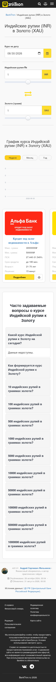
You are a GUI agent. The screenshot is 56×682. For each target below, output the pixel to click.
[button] (25, 339)
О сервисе (9, 605)
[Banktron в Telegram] (32, 666)
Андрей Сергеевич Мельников (35, 568)
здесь (39, 642)
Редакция (9, 620)
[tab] (28, 338)
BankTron (10, 14)
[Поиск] (39, 3)
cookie (29, 634)
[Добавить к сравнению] (39, 277)
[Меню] (52, 3)
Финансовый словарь (14, 608)
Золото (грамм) (13, 103)
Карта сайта (35, 620)
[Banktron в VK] (24, 666)
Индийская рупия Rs (16, 67)
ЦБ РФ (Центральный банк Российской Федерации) (33, 590)
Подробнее (19, 277)
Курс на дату (12, 46)
